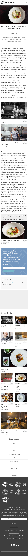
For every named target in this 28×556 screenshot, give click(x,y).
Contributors (14, 538)
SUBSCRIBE (8, 271)
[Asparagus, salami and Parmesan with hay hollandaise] (14, 230)
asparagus (3, 50)
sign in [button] (7, 282)
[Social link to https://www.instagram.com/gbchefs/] (14, 545)
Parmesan (4, 82)
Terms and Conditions (14, 540)
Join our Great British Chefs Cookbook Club (12, 535)
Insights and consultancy (19, 530)
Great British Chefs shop (14, 533)
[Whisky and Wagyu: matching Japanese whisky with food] (14, 420)
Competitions (14, 472)
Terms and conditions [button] (6, 273)
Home (14, 443)
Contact (5, 530)
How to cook (14, 468)
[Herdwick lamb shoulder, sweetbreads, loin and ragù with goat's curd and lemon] (14, 358)
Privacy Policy (20, 538)
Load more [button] (13, 439)
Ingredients (14, 457)
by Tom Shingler (14, 31)
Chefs (14, 450)
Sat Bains (3, 53)
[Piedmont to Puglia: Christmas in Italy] (7, 397)
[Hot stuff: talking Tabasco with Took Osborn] (7, 377)
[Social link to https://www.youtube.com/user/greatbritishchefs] (16, 545)
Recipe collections (14, 461)
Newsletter (14, 475)
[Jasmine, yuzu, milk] (21, 397)
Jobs (10, 538)
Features (14, 464)
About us (6, 538)
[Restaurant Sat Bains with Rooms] (21, 320)
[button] (26, 2)
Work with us (10, 530)
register (12, 282)
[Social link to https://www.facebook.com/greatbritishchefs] (9, 545)
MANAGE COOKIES (14, 553)
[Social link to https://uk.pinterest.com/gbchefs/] (11, 545)
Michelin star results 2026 (14, 454)
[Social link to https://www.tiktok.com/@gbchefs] (19, 545)
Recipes (14, 447)
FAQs (23, 535)
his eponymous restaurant (18, 53)
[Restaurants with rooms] (21, 336)
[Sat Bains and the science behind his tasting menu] (14, 132)
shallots (3, 211)
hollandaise (12, 50)
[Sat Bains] (14, 110)
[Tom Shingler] (7, 336)
